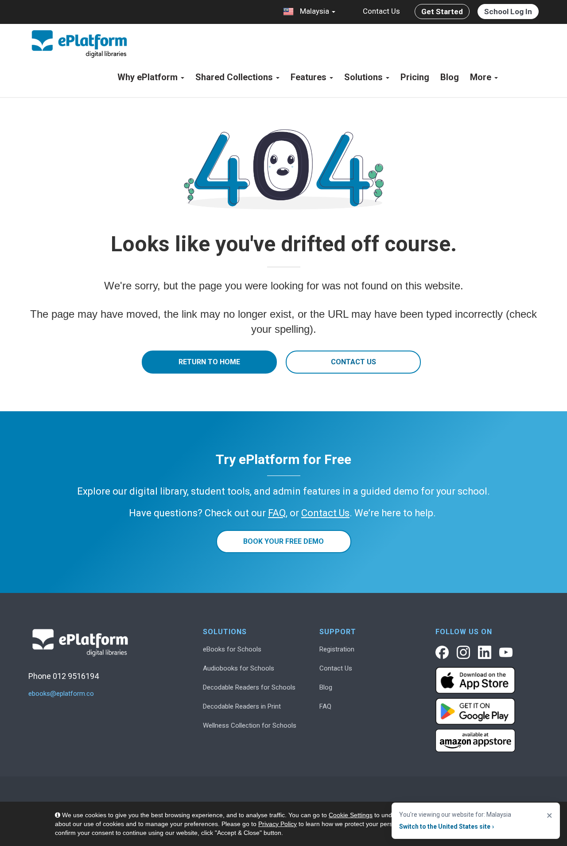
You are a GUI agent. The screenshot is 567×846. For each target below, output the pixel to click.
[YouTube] (506, 652)
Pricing (414, 77)
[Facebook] (442, 652)
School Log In (508, 11)
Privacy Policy (277, 823)
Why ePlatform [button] (148, 77)
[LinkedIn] (484, 652)
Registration (336, 649)
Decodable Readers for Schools (249, 687)
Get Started (442, 11)
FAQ (325, 706)
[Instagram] (463, 652)
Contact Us (381, 11)
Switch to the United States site (446, 826)
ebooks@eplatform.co (61, 693)
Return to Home (209, 362)
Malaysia (314, 11)
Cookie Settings (351, 815)
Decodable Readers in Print (242, 706)
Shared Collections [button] (235, 77)
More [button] (481, 77)
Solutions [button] (364, 77)
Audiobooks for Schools (238, 668)
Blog (449, 77)
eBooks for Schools (232, 649)
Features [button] (310, 77)
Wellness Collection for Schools (249, 725)
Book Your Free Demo (283, 541)
